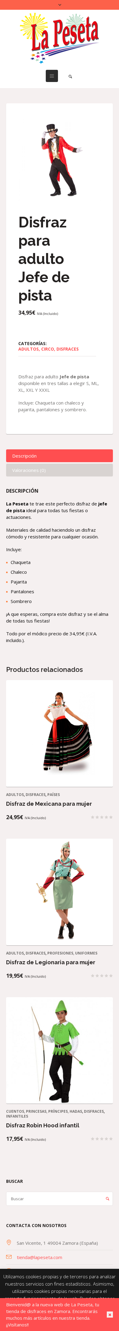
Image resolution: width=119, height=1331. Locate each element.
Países (53, 794)
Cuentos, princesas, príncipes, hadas (44, 1111)
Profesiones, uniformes (72, 953)
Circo (47, 349)
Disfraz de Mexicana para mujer (49, 804)
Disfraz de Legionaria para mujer (50, 962)
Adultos (28, 349)
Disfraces (67, 349)
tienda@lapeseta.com (39, 1257)
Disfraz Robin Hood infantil (42, 1125)
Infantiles (17, 1116)
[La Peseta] (59, 38)
